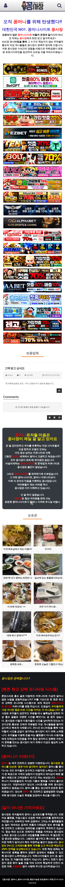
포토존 (32, 515)
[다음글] (54, 417)
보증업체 (32, 353)
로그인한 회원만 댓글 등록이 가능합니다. (32, 407)
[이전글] (49, 417)
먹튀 (48, 48)
